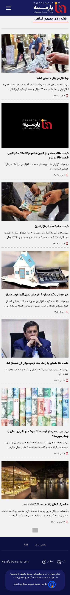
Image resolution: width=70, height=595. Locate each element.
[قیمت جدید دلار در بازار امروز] (35, 201)
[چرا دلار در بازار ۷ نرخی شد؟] (35, 53)
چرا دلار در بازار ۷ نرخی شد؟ (53, 78)
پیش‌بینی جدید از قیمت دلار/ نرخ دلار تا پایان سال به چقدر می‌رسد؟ (38, 433)
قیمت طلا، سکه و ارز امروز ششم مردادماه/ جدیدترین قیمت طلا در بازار (38, 155)
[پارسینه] (48, 8)
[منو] (8, 8)
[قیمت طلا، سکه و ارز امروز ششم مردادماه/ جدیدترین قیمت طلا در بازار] (35, 125)
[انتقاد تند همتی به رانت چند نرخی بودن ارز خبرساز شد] (35, 338)
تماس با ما (40, 545)
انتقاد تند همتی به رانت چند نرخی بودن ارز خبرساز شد (37, 363)
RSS (26, 545)
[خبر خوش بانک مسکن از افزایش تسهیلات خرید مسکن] (35, 270)
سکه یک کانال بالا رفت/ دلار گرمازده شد (46, 504)
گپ (64, 562)
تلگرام (50, 562)
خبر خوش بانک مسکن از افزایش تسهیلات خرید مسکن (37, 295)
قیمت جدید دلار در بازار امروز (52, 226)
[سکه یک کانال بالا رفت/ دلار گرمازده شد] (35, 480)
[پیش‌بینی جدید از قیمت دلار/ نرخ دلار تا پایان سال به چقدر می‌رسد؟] (35, 407)
